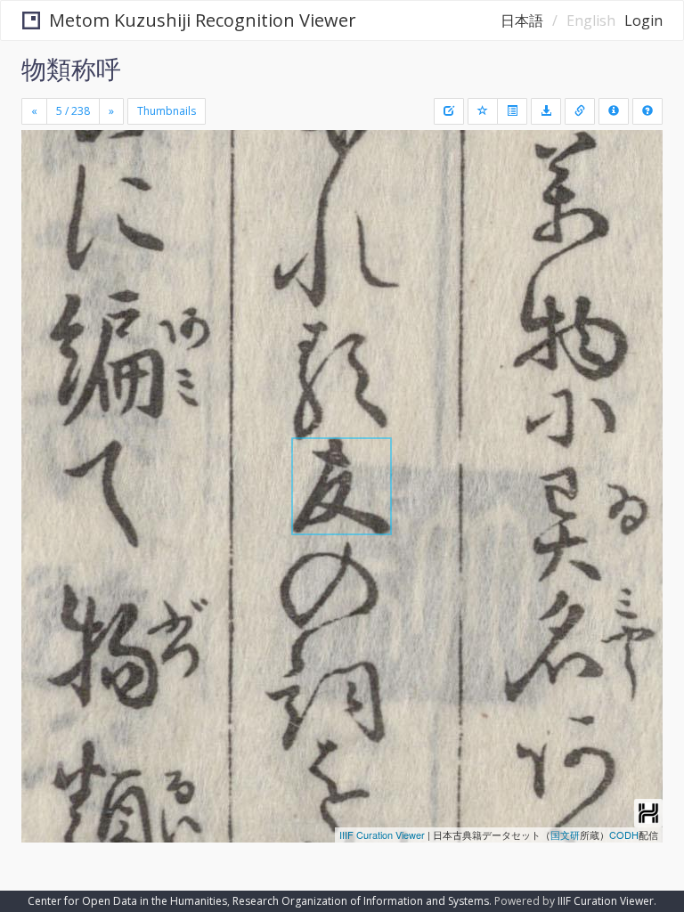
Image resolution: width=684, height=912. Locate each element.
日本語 (522, 20)
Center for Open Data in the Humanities (127, 900)
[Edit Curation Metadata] (449, 111)
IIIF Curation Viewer (382, 834)
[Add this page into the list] (483, 111)
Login (643, 20)
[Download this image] (546, 111)
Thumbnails (166, 110)
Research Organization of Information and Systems (360, 900)
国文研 (565, 834)
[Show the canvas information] (580, 111)
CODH (624, 834)
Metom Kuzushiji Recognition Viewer (202, 20)
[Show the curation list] (512, 111)
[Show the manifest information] (613, 111)
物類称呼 (71, 69)
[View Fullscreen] (45, 220)
